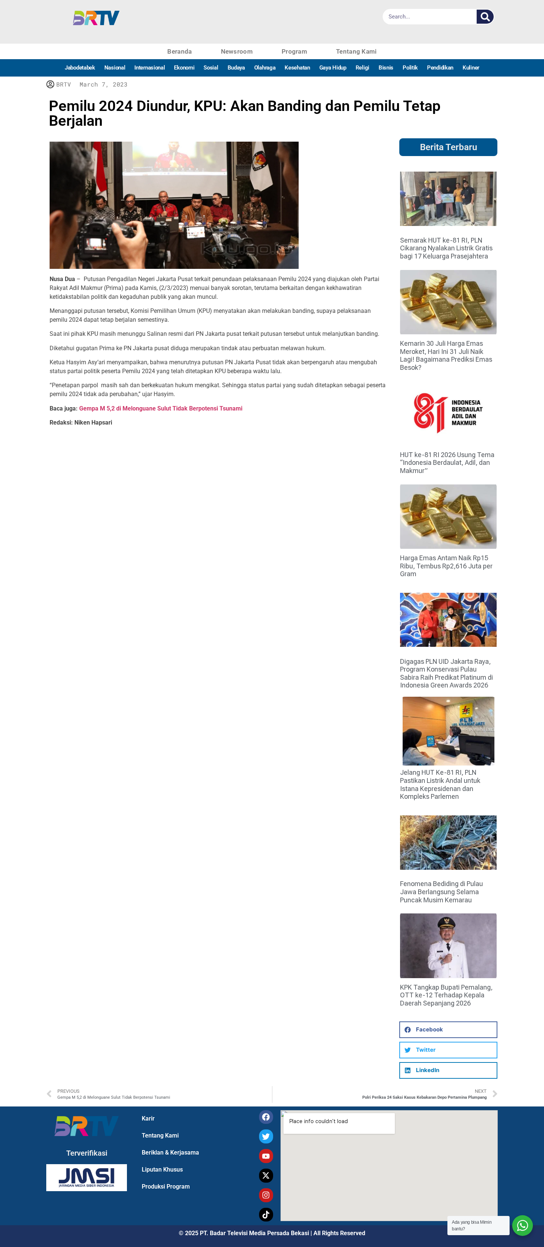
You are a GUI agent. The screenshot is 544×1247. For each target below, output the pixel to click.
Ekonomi (184, 67)
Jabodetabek (80, 67)
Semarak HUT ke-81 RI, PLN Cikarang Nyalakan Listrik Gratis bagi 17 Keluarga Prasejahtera (446, 248)
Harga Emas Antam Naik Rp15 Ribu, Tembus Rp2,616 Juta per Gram (446, 566)
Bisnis (386, 67)
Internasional (149, 67)
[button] (448, 1029)
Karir (148, 1118)
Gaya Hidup (332, 67)
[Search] (485, 17)
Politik (410, 67)
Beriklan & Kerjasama (170, 1152)
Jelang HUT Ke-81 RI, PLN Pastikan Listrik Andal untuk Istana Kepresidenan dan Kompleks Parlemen (440, 784)
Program (294, 51)
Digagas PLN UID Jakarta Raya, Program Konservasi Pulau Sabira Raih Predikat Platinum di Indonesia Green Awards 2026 (446, 673)
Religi (362, 67)
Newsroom (237, 51)
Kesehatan (297, 67)
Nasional (114, 67)
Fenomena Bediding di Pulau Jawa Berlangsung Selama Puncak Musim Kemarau (441, 891)
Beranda (179, 51)
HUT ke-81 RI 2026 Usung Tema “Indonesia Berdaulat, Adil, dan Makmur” (447, 462)
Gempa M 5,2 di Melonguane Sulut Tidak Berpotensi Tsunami (160, 408)
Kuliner (471, 67)
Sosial (211, 67)
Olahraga (265, 67)
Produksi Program (166, 1186)
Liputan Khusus (162, 1169)
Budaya (236, 67)
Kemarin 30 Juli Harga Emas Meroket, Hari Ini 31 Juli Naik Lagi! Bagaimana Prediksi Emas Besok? (446, 355)
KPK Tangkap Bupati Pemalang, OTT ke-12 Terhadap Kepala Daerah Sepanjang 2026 (446, 995)
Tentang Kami (356, 51)
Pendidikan (440, 67)
